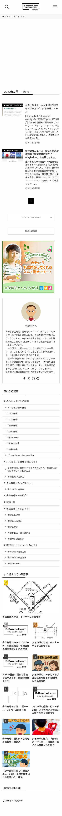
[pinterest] (37, 378)
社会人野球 (14, 443)
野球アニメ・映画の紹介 (19, 532)
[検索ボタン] (7, 7)
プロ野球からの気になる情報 (21, 455)
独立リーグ (14, 437)
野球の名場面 (14, 514)
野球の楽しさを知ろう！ (18, 508)
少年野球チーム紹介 (16, 495)
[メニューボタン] (55, 7)
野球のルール (14, 563)
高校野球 (13, 449)
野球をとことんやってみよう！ (22, 545)
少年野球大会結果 (16, 489)
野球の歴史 (13, 527)
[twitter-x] (28, 378)
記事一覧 (10, 502)
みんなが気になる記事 (17, 401)
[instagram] (33, 378)
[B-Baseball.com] (31, 7)
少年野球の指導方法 (17, 551)
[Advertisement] (31, 56)
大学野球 (13, 419)
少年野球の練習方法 (17, 557)
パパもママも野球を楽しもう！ (22, 461)
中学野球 (13, 413)
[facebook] (24, 378)
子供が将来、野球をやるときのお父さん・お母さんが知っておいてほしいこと (32, 469)
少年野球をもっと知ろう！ (19, 482)
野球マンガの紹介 (16, 538)
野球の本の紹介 (15, 521)
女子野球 (13, 425)
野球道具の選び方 (16, 476)
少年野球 (13, 431)
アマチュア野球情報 (17, 407)
